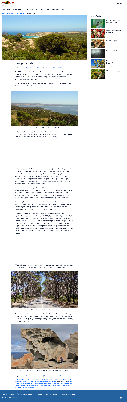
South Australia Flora (46, 379)
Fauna (46, 67)
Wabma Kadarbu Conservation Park (39, 385)
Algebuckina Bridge (21, 381)
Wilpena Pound (65, 385)
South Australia (19, 379)
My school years (112, 41)
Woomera (31, 387)
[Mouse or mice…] (98, 54)
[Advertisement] (44, 153)
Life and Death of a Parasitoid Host (113, 22)
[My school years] (98, 44)
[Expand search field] (124, 3)
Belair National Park (33, 381)
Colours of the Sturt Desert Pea (113, 32)
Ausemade (14, 398)
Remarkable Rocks (58, 67)
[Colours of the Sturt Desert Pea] (98, 34)
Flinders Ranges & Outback (48, 381)
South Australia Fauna (32, 379)
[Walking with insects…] (98, 74)
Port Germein (24, 385)
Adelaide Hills (57, 379)
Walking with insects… (114, 71)
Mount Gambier (38, 383)
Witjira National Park (21, 387)
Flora (50, 67)
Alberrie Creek (67, 379)
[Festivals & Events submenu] (37, 9)
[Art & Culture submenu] (11, 9)
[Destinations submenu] (22, 9)
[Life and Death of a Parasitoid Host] (98, 24)
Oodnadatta (47, 383)
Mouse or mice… (112, 51)
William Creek (56, 385)
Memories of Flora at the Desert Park (115, 62)
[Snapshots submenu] (60, 9)
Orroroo (66, 383)
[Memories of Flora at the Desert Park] (98, 64)
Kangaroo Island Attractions (34, 67)
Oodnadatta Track (58, 383)
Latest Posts (96, 16)
